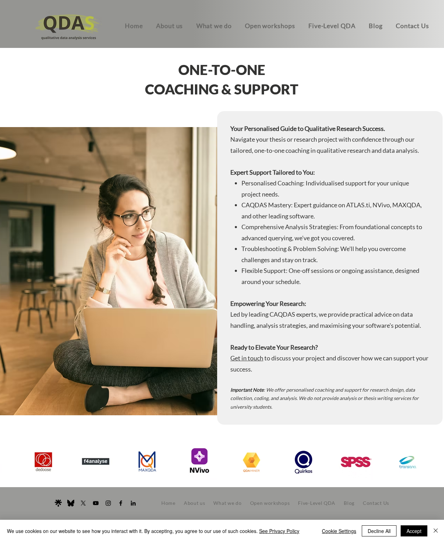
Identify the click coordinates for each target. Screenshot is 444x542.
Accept (414, 530)
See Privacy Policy (279, 530)
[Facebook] (120, 503)
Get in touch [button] (246, 358)
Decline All (379, 530)
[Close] (436, 530)
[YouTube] (95, 503)
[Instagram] (108, 503)
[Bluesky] (70, 503)
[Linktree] (58, 503)
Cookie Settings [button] (339, 530)
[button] (412, 26)
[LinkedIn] (133, 503)
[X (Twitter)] (83, 503)
